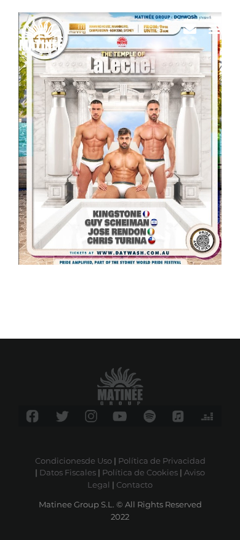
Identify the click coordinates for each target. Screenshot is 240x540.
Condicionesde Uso (73, 460)
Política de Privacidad (162, 460)
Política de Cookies (140, 472)
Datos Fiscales (67, 472)
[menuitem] (189, 29)
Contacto (134, 485)
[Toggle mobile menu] (215, 29)
